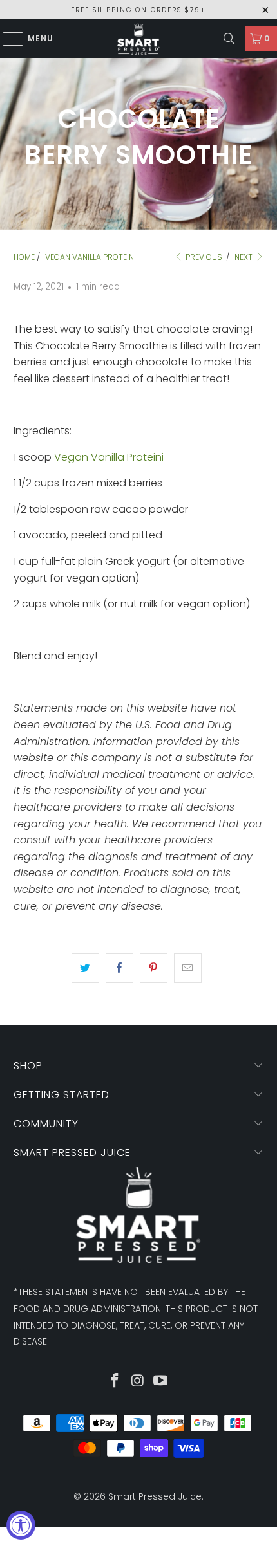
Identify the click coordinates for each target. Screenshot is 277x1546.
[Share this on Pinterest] (153, 968)
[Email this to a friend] (188, 968)
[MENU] (7, 38)
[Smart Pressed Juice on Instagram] (138, 1382)
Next (244, 257)
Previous (203, 257)
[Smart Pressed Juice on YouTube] (161, 1382)
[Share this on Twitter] (85, 968)
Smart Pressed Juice (155, 1496)
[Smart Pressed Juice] (139, 38)
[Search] (229, 38)
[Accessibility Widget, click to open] (20, 1525)
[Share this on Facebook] (119, 968)
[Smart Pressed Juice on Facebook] (114, 1382)
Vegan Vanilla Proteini (109, 457)
